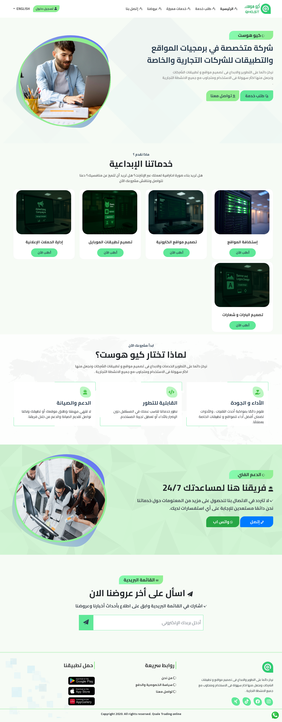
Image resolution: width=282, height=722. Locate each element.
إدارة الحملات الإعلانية (44, 242)
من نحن (167, 678)
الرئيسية (226, 8)
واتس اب (221, 521)
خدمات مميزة (176, 9)
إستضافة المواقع (242, 242)
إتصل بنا (132, 9)
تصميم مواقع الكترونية (176, 242)
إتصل (255, 521)
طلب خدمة (203, 9)
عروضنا (152, 9)
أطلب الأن (242, 252)
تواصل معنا (221, 95)
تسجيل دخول (45, 8)
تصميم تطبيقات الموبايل (110, 242)
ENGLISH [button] (23, 9)
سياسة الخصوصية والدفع (154, 685)
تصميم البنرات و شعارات (242, 314)
